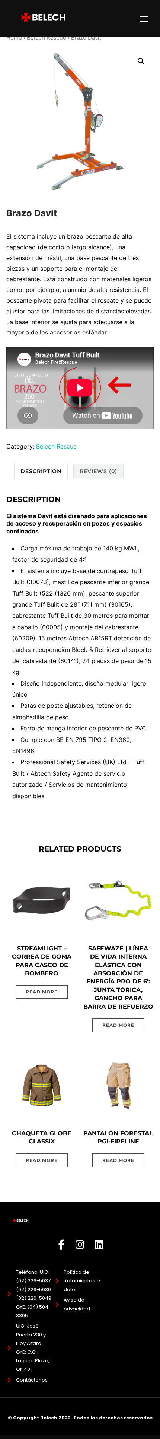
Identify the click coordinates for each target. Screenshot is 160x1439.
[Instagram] (80, 1244)
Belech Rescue (46, 37)
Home (14, 37)
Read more (42, 992)
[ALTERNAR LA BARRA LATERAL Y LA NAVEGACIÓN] (146, 19)
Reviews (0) (98, 471)
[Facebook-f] (61, 1244)
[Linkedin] (99, 1244)
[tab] (41, 471)
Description (40, 471)
